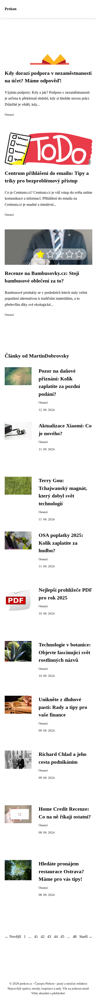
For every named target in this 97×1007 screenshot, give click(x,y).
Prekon (10, 9)
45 (62, 937)
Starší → (85, 937)
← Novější (13, 937)
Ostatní (9, 114)
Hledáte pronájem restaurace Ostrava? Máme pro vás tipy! (61, 871)
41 (36, 937)
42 (42, 937)
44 (56, 937)
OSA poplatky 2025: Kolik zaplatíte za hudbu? (61, 542)
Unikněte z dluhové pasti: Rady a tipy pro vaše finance (63, 707)
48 (75, 937)
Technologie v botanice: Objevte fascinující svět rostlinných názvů (65, 652)
